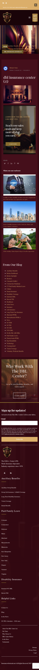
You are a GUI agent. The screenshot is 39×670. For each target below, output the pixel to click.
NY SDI (9, 328)
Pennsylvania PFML (13, 338)
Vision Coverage (12, 349)
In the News (10, 304)
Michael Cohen (14, 68)
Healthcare (10, 302)
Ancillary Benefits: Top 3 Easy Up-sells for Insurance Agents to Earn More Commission (21, 48)
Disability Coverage (12, 294)
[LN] (3, 2)
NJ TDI (9, 325)
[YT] (6, 2)
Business (9, 279)
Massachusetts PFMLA (14, 317)
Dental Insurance (12, 291)
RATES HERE (35, 18)
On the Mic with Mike (13, 333)
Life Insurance (11, 310)
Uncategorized (11, 346)
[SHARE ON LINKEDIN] (11, 163)
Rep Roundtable (11, 341)
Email (3, 419)
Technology (10, 343)
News (8, 320)
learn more (13, 144)
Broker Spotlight (12, 276)
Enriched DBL (11, 297)
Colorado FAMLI (12, 281)
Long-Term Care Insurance (15, 312)
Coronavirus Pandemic (13, 284)
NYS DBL (10, 330)
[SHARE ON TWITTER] (4, 163)
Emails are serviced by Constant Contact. (14, 434)
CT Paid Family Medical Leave (16, 286)
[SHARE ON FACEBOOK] (8, 163)
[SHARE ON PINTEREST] (14, 163)
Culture (9, 289)
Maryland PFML (12, 315)
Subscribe (19, 439)
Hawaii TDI (10, 299)
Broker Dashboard (12, 273)
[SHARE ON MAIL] (18, 163)
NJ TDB (9, 323)
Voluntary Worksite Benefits (15, 351)
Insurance (9, 307)
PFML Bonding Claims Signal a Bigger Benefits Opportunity (18, 251)
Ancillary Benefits (13, 46)
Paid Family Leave (12, 336)
